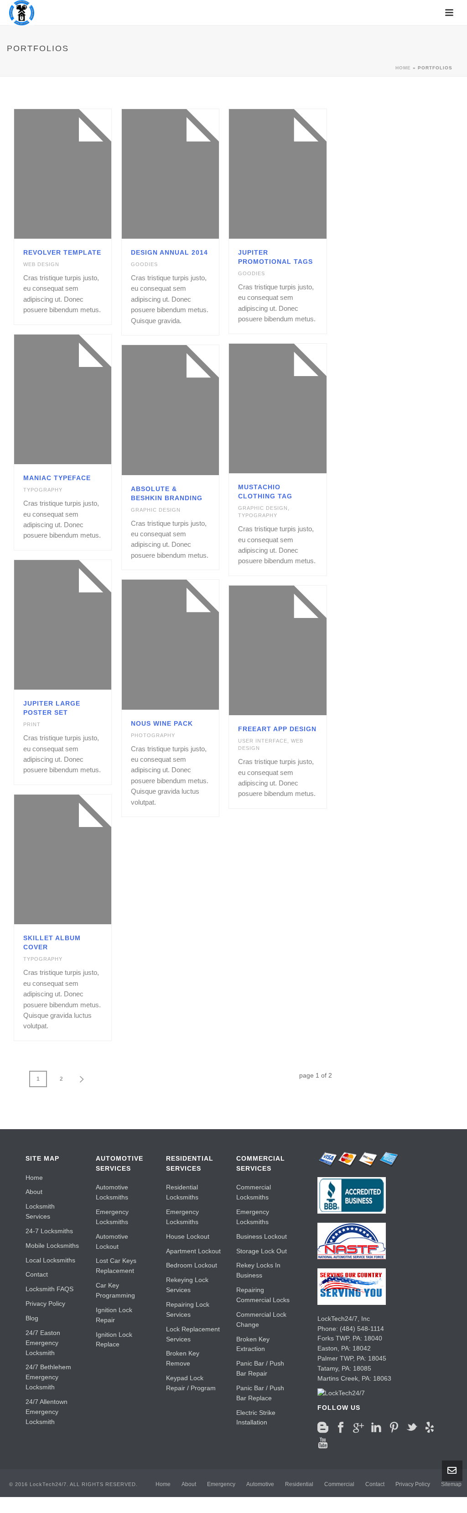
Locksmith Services (40, 1211)
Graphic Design (263, 508)
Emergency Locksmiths (112, 1216)
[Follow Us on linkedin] (376, 1427)
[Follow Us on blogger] (322, 1427)
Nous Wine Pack (162, 723)
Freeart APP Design (277, 729)
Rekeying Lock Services (187, 1284)
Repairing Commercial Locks (263, 1295)
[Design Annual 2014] (186, 174)
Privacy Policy (45, 1303)
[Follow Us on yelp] (429, 1427)
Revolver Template (62, 252)
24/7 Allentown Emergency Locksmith (46, 1411)
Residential (299, 1484)
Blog (32, 1318)
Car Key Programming (115, 1290)
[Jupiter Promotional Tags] (294, 174)
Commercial (339, 1484)
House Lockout (187, 1236)
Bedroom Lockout (191, 1265)
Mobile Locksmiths (52, 1245)
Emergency (221, 1484)
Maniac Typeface (57, 478)
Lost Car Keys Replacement (116, 1265)
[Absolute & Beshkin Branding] (186, 410)
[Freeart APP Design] (294, 650)
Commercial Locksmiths (253, 1192)
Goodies (144, 264)
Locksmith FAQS (49, 1289)
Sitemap (451, 1484)
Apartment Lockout (193, 1251)
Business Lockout (261, 1236)
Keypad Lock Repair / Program (191, 1383)
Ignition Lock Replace (114, 1339)
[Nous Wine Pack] (186, 644)
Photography (153, 735)
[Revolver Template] (78, 174)
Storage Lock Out (261, 1251)
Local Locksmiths (50, 1260)
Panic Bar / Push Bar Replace (260, 1393)
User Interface (262, 740)
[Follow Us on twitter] (411, 1427)
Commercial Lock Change (261, 1319)
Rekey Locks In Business (258, 1270)
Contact (37, 1274)
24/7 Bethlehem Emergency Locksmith (48, 1377)
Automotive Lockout (112, 1241)
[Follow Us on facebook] (340, 1427)
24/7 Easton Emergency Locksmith (43, 1342)
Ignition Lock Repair (114, 1315)
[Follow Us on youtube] (322, 1443)
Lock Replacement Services (193, 1334)
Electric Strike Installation (255, 1417)
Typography (42, 489)
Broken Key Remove (182, 1358)
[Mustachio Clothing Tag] (294, 408)
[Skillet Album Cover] (78, 859)
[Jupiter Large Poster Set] (78, 625)
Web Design (41, 264)
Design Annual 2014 (169, 252)
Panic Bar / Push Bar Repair (260, 1368)
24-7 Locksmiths (49, 1231)
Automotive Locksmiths (112, 1192)
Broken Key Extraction (253, 1344)
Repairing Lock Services (187, 1309)
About (34, 1191)
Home (403, 67)
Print (32, 724)
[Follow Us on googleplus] (358, 1427)
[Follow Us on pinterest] (394, 1427)
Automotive (260, 1484)
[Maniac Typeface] (78, 399)
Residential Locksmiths (182, 1192)
